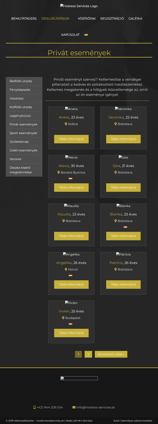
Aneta (64, 117)
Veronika (116, 117)
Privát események (24, 124)
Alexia (64, 166)
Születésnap (19, 142)
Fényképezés (20, 90)
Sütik (116, 420)
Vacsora (15, 159)
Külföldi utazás (21, 107)
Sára (116, 166)
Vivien (64, 311)
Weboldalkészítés (24, 420)
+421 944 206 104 (49, 407)
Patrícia (116, 263)
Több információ (71, 139)
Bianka (116, 214)
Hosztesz (17, 98)
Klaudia (64, 214)
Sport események (23, 133)
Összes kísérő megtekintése (21, 170)
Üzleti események (24, 150)
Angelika (64, 263)
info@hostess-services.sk (95, 407)
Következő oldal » (111, 354)
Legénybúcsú (20, 116)
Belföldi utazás (21, 81)
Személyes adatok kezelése (136, 420)
